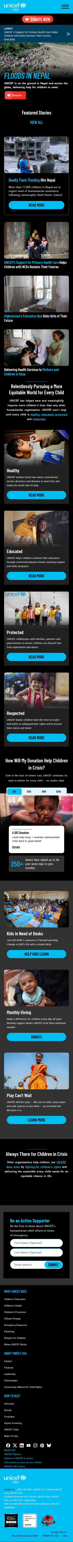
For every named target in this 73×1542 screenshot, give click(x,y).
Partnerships (10, 1380)
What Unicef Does (15, 1291)
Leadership (9, 1374)
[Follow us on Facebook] (8, 1445)
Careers (8, 1361)
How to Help (12, 1396)
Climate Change (12, 1318)
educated (47, 414)
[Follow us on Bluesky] (49, 1445)
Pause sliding (9, 39)
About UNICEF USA (15, 1353)
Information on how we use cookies (23, 1462)
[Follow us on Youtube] (28, 1445)
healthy (35, 414)
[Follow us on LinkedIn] (21, 1445)
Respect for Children (15, 1338)
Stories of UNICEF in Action (18, 1458)
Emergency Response (15, 1325)
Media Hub (9, 1450)
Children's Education (15, 1299)
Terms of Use (50, 1536)
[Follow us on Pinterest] (42, 1445)
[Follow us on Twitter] (15, 1445)
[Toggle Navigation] (65, 7)
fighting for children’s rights (43, 1167)
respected (39, 419)
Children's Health (13, 1305)
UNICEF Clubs (11, 1429)
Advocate (9, 1403)
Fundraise (9, 1416)
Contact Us (9, 1489)
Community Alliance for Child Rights (23, 1387)
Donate (16, 847)
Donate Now (40, 19)
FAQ (65, 1536)
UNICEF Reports (12, 1454)
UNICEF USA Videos (14, 1466)
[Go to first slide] (68, 34)
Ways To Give (11, 1436)
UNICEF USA (15, 7)
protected (61, 414)
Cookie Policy (59, 1532)
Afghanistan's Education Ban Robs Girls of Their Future (34, 32)
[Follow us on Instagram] (35, 1445)
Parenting (9, 1331)
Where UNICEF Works (15, 1344)
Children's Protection (15, 1312)
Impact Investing (13, 1423)
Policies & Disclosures (25, 1536)
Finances (8, 1367)
